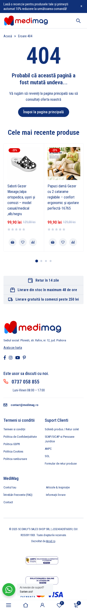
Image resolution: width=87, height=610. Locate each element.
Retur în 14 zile (47, 280)
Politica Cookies (13, 451)
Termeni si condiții (14, 429)
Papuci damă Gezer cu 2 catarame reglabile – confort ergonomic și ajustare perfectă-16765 (63, 197)
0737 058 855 (25, 382)
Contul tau (9, 487)
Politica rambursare (15, 459)
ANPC (48, 448)
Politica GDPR (11, 444)
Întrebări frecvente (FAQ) (17, 495)
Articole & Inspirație (58, 487)
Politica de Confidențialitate (20, 436)
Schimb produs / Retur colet (62, 429)
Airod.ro (50, 541)
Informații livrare (55, 495)
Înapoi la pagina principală (43, 112)
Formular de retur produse (61, 463)
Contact (8, 502)
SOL (47, 456)
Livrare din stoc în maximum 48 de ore (47, 290)
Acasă (7, 36)
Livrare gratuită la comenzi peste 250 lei (47, 299)
